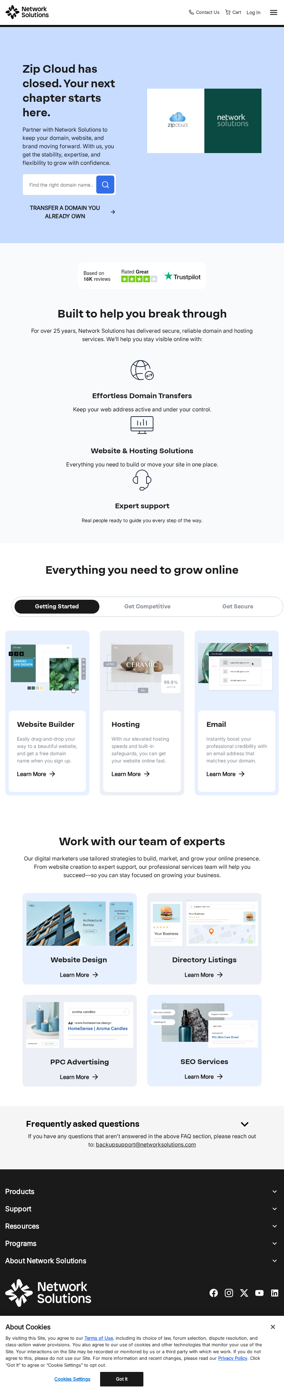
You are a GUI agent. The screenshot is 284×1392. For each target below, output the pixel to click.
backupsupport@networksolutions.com (146, 1144)
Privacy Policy (232, 1358)
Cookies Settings (72, 1379)
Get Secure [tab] (237, 606)
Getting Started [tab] (57, 606)
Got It (122, 1379)
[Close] (273, 1327)
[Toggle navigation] (272, 12)
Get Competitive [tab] (147, 606)
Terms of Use (99, 1338)
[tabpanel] (142, 706)
